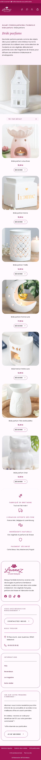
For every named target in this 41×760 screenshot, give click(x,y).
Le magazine (9, 677)
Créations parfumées (17, 25)
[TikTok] (14, 596)
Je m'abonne (14, 734)
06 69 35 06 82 (13, 645)
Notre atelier (8, 683)
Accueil (4, 25)
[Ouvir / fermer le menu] (22, 9)
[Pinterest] (19, 596)
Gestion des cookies (20, 748)
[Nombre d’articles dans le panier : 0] (37, 9)
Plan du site (28, 753)
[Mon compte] (32, 9)
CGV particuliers (34, 748)
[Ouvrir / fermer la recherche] (27, 9)
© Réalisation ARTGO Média (20, 758)
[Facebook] (5, 596)
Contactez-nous (17, 621)
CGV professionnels (15, 753)
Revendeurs (8, 672)
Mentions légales (6, 748)
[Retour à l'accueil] (6, 9)
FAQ (5, 666)
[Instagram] (10, 596)
